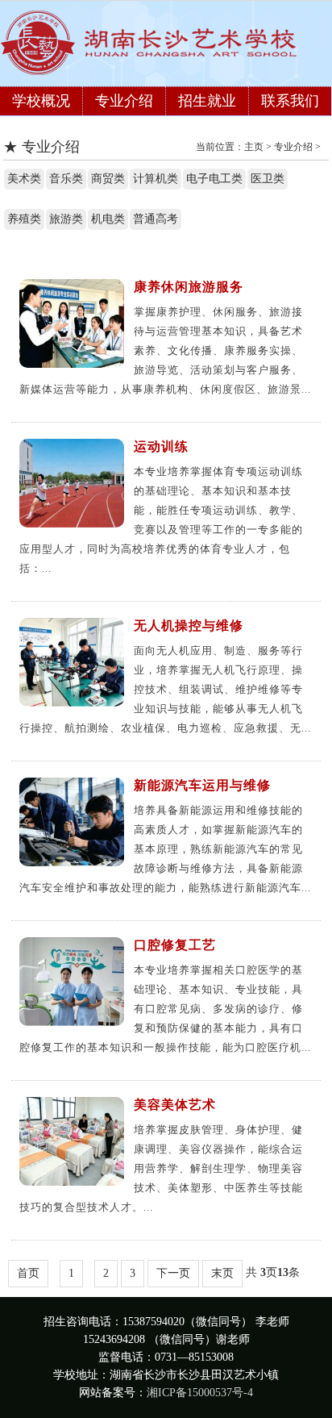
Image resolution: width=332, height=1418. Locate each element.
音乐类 (66, 179)
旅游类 (66, 219)
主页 (254, 146)
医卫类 (267, 179)
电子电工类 (214, 179)
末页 (222, 1273)
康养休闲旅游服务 (188, 287)
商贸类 (108, 179)
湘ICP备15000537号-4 (200, 1393)
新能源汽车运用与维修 (202, 785)
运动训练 (161, 446)
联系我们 (290, 101)
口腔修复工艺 (175, 945)
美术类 (24, 179)
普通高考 (155, 219)
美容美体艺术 (175, 1104)
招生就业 (207, 101)
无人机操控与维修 (188, 625)
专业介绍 (124, 101)
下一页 (173, 1273)
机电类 (108, 219)
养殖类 (24, 219)
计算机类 (155, 179)
